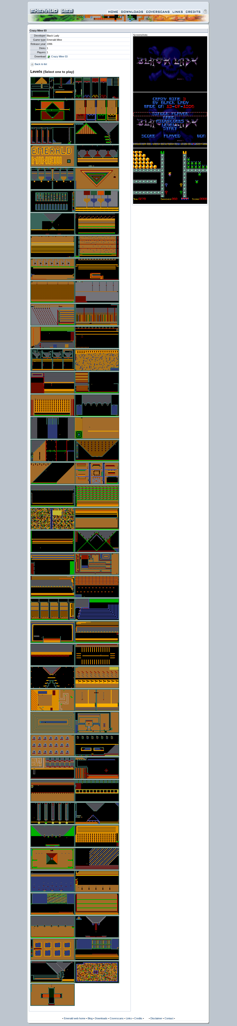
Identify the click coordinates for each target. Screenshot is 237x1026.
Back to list (40, 64)
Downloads (101, 1018)
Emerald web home (74, 1018)
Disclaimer (156, 1018)
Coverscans (117, 1018)
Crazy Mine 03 (59, 56)
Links (129, 1018)
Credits (138, 1018)
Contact (169, 1018)
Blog (90, 1018)
